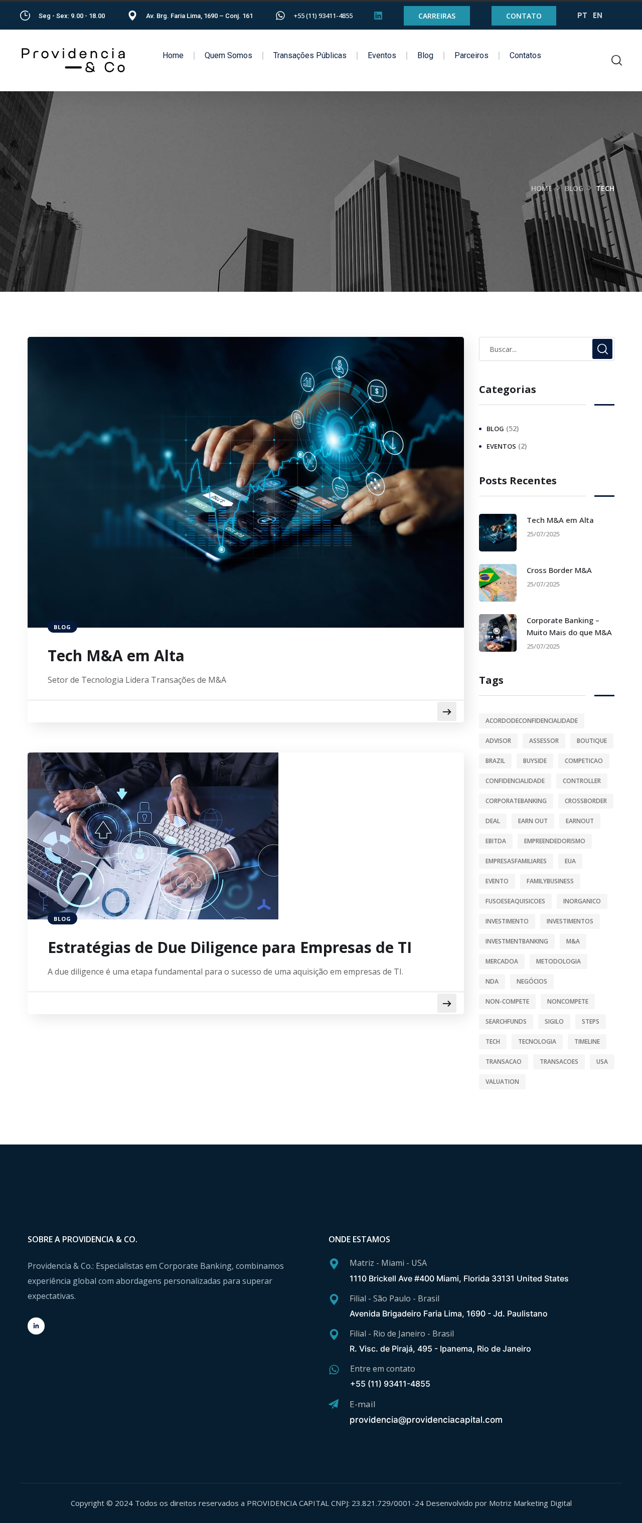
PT (582, 15)
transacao (504, 1061)
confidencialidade (515, 781)
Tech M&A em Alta (116, 656)
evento (497, 881)
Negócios (532, 981)
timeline (587, 1041)
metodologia (558, 961)
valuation (502, 1081)
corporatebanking (516, 801)
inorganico (582, 901)
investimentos (570, 921)
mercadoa (502, 961)
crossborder (586, 801)
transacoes (559, 1061)
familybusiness (550, 881)
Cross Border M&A (559, 570)
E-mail (363, 1404)
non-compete (507, 1001)
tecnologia (537, 1041)
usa (602, 1061)
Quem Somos (228, 55)
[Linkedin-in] (36, 1326)
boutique (592, 740)
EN (597, 15)
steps (590, 1021)
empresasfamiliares (516, 861)
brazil (495, 760)
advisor (498, 740)
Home (173, 55)
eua (570, 861)
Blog (425, 55)
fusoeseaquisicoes (515, 901)
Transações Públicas (310, 55)
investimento (507, 921)
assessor (544, 740)
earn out (533, 821)
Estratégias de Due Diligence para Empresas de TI (230, 947)
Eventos (382, 55)
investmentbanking (517, 941)
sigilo (554, 1021)
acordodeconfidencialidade (532, 720)
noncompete (567, 1001)
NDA (492, 981)
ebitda (496, 841)
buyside (535, 760)
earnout (580, 821)
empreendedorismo (554, 841)
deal (493, 821)
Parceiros (471, 55)
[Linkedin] (378, 15)
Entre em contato (382, 1368)
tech (493, 1041)
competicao (584, 760)
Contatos (525, 55)
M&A (573, 941)
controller (582, 781)
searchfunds (506, 1021)
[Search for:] (546, 348)
